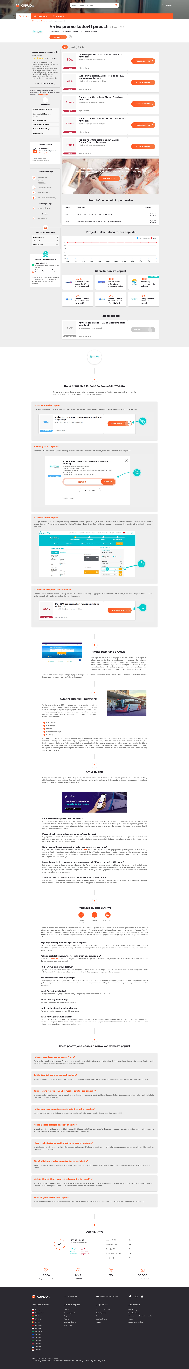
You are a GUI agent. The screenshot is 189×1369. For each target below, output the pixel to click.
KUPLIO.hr (35, 21)
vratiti (85, 850)
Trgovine (44, 21)
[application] (110, 249)
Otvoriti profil (43, 153)
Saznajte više (43, 94)
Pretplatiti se (109, 178)
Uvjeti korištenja (84, 68)
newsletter (55, 959)
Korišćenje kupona (45, 83)
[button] (143, 238)
